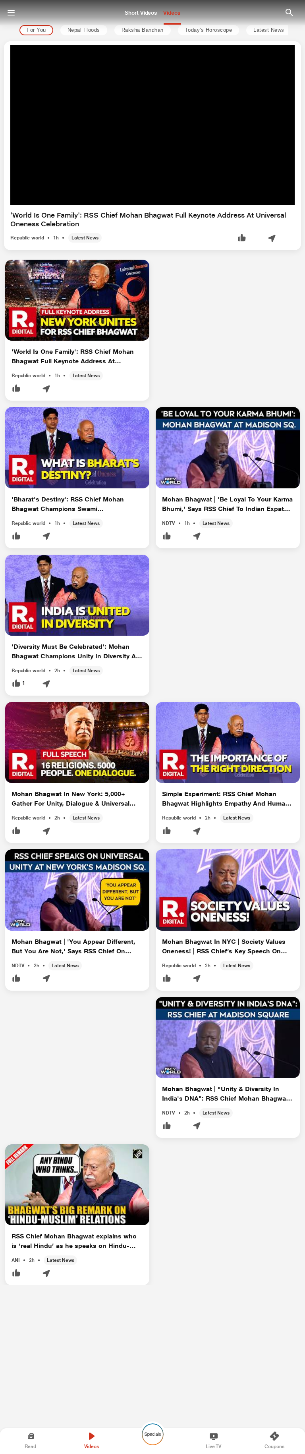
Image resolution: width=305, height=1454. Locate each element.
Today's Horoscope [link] (208, 30)
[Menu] (11, 12)
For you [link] (36, 30)
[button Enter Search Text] (289, 12)
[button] (242, 238)
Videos (171, 13)
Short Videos (141, 13)
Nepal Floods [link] (84, 30)
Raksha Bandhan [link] (143, 30)
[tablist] (151, 30)
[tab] (34, 30)
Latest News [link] (268, 30)
